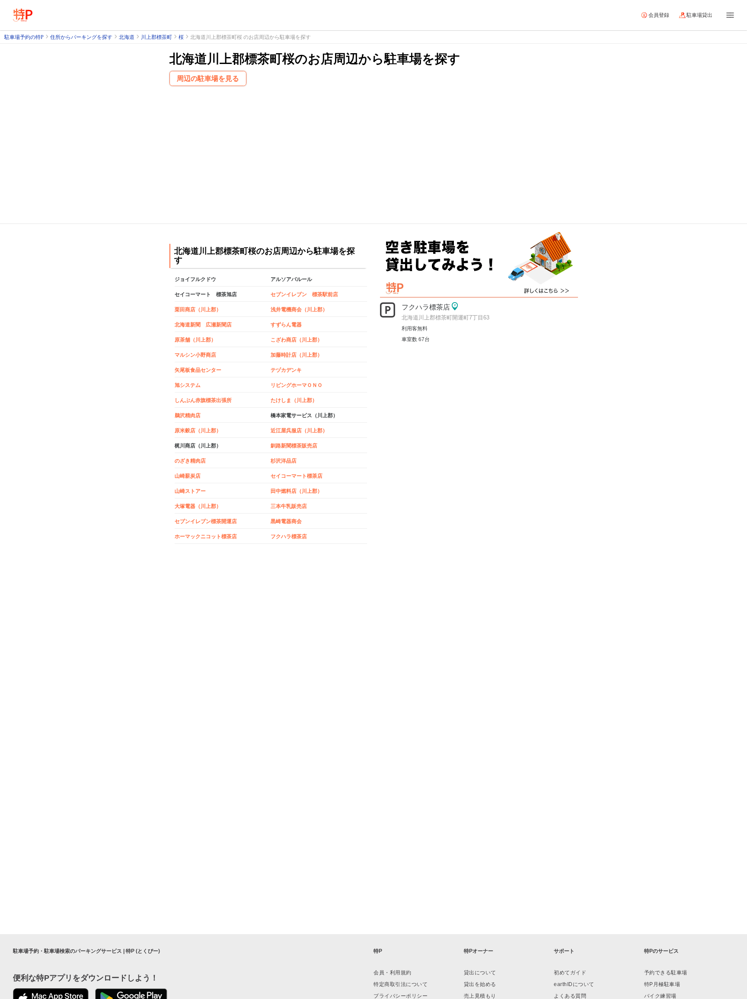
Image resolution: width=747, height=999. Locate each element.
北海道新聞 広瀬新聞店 (203, 325)
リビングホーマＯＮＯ (296, 385)
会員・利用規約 (393, 973)
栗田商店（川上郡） (198, 309)
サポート (564, 951)
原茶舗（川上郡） (195, 340)
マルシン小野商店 (195, 355)
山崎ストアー (190, 491)
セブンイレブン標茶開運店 (206, 521)
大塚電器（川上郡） (198, 506)
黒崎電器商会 (286, 521)
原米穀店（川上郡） (198, 431)
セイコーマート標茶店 (296, 476)
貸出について (480, 973)
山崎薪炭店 (188, 476)
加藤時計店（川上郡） (296, 355)
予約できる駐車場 (665, 973)
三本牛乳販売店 (289, 506)
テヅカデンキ (286, 370)
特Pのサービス (661, 951)
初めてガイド (570, 973)
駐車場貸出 (699, 15)
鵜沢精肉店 (188, 415)
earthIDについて (574, 984)
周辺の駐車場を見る (208, 78)
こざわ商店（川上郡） (296, 340)
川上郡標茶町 (156, 37)
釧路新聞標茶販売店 (294, 446)
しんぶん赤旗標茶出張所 (203, 400)
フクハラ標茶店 (289, 536)
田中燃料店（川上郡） (296, 491)
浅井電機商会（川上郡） (299, 309)
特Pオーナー (478, 951)
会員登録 (658, 15)
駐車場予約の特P (24, 37)
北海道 (126, 37)
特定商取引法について (401, 984)
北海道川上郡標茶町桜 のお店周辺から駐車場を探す (250, 37)
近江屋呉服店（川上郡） (299, 431)
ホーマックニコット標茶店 (206, 536)
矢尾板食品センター (198, 370)
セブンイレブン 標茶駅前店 (304, 294)
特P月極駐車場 (662, 984)
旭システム (188, 385)
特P (378, 951)
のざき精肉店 (190, 461)
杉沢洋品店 (284, 461)
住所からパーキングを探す (81, 37)
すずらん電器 (286, 325)
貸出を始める (480, 984)
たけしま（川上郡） (294, 400)
